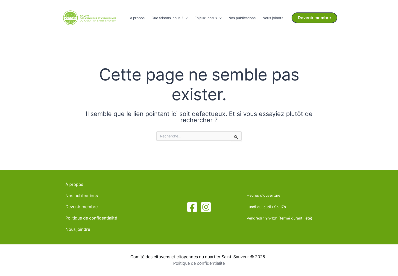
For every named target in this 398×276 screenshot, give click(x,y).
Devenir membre (81, 206)
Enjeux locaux (206, 18)
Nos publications (242, 18)
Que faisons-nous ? (167, 18)
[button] (314, 17)
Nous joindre (273, 18)
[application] (185, 18)
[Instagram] (205, 207)
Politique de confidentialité (91, 218)
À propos (137, 18)
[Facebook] (192, 207)
